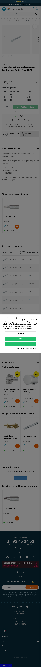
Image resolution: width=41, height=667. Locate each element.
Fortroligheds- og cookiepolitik (26, 348)
